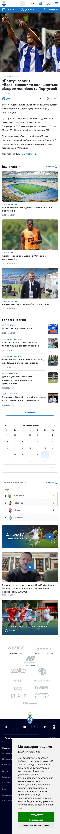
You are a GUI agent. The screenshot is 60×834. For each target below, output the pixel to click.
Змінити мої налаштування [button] (36, 825)
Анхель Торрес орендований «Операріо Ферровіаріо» (24, 258)
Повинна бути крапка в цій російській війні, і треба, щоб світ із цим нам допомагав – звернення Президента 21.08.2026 (29, 588)
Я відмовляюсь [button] (36, 820)
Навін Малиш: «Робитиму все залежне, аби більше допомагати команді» (23, 361)
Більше (50, 482)
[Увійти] (48, 3)
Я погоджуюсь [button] (36, 814)
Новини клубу (11, 76)
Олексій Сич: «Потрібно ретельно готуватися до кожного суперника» (21, 344)
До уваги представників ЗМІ (17, 328)
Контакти (7, 795)
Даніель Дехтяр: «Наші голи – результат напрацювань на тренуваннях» (18, 380)
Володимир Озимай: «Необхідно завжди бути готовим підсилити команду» (24, 399)
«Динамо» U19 (9, 373)
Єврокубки (8, 759)
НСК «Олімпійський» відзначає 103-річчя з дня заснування (27, 209)
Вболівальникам (10, 800)
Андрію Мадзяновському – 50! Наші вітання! (26, 304)
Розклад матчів (10, 777)
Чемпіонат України (12, 339)
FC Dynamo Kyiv (29, 154)
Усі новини (7, 753)
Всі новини (30, 412)
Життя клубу (9, 325)
